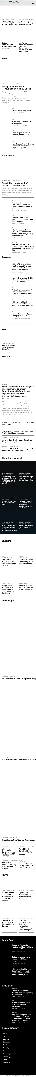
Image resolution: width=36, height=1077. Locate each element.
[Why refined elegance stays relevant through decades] (9, 548)
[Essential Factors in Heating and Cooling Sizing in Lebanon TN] (26, 12)
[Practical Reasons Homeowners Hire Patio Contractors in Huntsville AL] (6, 204)
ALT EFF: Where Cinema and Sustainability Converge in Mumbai (8, 896)
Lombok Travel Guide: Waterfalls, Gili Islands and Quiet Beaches (22, 219)
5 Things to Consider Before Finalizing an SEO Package (8, 853)
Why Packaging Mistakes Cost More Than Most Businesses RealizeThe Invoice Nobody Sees (26, 47)
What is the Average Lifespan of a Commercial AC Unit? (26, 478)
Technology (5, 676)
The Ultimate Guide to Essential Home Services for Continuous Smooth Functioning (26, 504)
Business (21, 19)
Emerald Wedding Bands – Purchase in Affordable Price (26, 587)
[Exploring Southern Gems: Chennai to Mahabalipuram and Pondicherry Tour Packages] (26, 910)
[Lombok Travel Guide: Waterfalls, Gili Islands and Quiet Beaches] (6, 219)
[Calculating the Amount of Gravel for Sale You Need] (18, 168)
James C (8, 84)
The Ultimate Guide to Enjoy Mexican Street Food (8, 347)
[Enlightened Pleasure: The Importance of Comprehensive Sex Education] (9, 575)
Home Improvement (17, 201)
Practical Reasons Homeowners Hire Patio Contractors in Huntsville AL (22, 206)
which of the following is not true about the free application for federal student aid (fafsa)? (21, 267)
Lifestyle (4, 583)
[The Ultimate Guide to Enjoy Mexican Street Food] (9, 337)
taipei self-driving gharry (22, 110)
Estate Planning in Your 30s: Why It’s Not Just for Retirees (9, 23)
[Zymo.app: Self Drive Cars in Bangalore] (6, 123)
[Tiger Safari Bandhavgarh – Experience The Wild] (26, 882)
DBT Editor (15, 137)
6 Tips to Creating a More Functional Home (26, 527)
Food (3, 343)
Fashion (4, 556)
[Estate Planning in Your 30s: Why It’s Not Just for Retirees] (9, 12)
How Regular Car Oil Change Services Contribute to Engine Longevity (23, 146)
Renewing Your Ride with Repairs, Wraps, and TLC (22, 134)
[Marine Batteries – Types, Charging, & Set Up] (6, 315)
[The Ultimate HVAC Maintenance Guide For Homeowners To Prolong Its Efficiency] (9, 516)
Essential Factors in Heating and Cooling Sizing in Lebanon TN (26, 23)
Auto (3, 41)
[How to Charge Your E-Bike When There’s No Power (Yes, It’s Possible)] (6, 279)
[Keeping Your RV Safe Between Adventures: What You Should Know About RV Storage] (6, 246)
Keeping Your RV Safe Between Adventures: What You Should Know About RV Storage (23, 247)
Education (5, 384)
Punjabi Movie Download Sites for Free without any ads (25, 852)
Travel (13, 215)
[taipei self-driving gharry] (6, 112)
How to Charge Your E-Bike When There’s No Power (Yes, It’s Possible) (22, 280)
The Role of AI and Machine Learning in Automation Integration (9, 865)
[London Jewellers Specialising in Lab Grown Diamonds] (26, 548)
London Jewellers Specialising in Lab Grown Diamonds (26, 561)
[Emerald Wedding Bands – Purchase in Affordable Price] (26, 575)
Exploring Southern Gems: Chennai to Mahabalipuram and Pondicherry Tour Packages (25, 925)
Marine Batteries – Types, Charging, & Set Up (22, 315)
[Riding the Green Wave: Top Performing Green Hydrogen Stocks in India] (6, 291)
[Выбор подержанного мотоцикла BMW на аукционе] (9, 34)
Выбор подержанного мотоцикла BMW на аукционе (9, 45)
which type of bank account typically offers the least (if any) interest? (22, 304)
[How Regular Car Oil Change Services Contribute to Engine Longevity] (6, 145)
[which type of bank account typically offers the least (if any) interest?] (6, 303)
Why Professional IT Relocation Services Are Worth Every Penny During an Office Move (22, 233)
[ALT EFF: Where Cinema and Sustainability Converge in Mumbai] (9, 882)
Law (3, 19)
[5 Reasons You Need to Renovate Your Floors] (9, 492)
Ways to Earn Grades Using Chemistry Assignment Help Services (17, 441)
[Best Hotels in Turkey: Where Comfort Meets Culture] (9, 910)
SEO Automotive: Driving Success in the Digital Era (26, 866)
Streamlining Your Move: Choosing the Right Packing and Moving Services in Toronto (9, 480)
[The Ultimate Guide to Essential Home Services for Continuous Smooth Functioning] (26, 492)
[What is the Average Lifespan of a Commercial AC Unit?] (26, 468)
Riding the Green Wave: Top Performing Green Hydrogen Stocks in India (23, 292)
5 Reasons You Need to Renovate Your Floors (9, 502)
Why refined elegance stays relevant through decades (9, 562)
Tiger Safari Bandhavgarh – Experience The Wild (25, 895)
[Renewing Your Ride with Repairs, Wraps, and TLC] (6, 134)
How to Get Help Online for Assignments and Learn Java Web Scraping (18, 450)
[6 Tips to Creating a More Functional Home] (26, 516)
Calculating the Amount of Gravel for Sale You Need (15, 184)
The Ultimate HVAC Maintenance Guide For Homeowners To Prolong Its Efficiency (9, 528)
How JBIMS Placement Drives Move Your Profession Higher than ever (18, 432)
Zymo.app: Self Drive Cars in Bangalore (22, 123)
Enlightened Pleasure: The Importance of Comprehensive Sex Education (8, 589)
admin (13, 112)
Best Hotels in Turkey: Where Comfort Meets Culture (8, 923)
